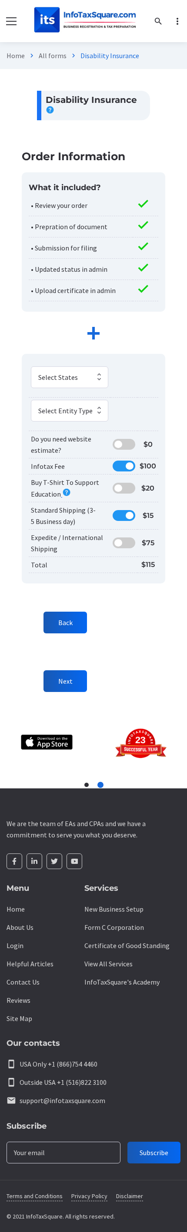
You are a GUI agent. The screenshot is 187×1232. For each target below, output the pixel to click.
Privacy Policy (89, 1196)
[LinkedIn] (34, 861)
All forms (53, 55)
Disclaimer (129, 1196)
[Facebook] (14, 861)
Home (16, 55)
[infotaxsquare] (84, 21)
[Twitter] (54, 861)
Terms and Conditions (35, 1196)
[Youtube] (74, 861)
